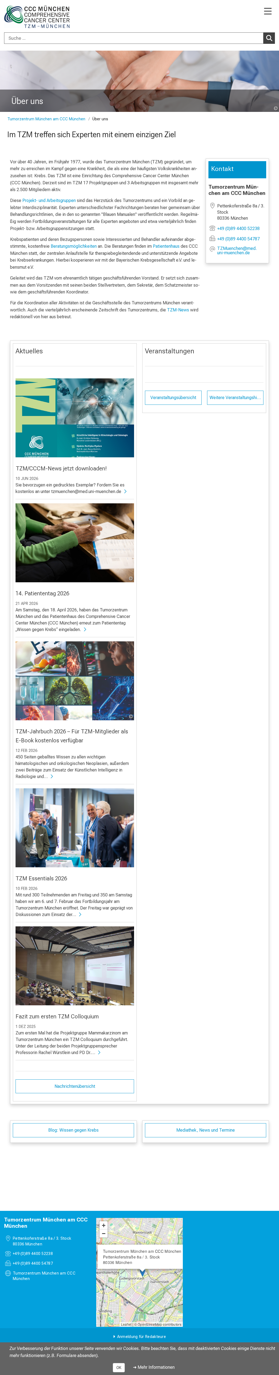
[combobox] (139, 38)
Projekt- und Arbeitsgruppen (49, 200)
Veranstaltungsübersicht (173, 397)
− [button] (103, 1233)
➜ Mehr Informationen (154, 1367)
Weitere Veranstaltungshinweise (237, 397)
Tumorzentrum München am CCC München (46, 119)
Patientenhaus (166, 246)
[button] (241, 250)
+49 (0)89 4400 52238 (238, 228)
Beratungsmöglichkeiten (74, 246)
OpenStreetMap (150, 1324)
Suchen (269, 38)
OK (118, 1367)
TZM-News (178, 310)
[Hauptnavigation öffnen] (268, 11)
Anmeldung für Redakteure (141, 1336)
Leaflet (126, 1324)
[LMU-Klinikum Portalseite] (23, 16)
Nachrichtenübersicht (74, 1086)
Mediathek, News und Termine (205, 1130)
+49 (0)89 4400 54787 (238, 238)
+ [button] (103, 1225)
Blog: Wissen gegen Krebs (73, 1130)
